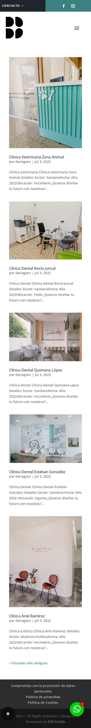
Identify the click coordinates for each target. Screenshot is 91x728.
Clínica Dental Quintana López (35, 370)
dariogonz (23, 161)
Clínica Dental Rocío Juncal (32, 268)
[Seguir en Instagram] (73, 6)
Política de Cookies (43, 702)
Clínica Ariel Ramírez (27, 616)
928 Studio (56, 721)
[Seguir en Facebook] (63, 6)
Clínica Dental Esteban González (37, 471)
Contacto (11, 6)
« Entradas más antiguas (28, 663)
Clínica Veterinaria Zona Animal (36, 157)
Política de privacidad (43, 697)
